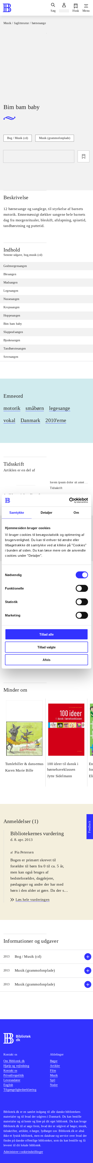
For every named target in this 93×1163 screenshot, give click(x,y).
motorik (11, 408)
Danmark (30, 420)
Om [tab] (76, 512)
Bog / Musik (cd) (17, 138)
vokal (9, 420)
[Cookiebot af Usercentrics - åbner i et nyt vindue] (69, 500)
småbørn (35, 408)
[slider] (46, 63)
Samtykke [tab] (16, 512)
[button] (46, 957)
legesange (59, 408)
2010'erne (55, 420)
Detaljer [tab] (47, 512)
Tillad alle (46, 634)
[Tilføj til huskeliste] (83, 156)
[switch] (82, 588)
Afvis (46, 660)
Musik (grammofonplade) (54, 138)
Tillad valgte (46, 647)
